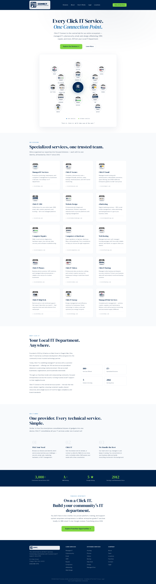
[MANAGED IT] (78, 74)
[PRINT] (54, 69)
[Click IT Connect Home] (39, 5)
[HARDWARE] (61, 97)
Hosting (89, 550)
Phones (89, 553)
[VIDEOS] (101, 69)
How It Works (81, 5)
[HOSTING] (78, 65)
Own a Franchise (119, 5)
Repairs (68, 562)
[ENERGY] (58, 107)
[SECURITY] (95, 77)
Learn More (90, 46)
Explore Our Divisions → (71, 46)
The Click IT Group (96, 579)
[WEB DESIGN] (61, 77)
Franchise (111, 559)
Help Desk (90, 562)
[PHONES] (103, 87)
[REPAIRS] (78, 100)
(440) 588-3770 (34, 564)
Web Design (69, 570)
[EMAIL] (94, 87)
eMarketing (69, 567)
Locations (97, 5)
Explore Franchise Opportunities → (78, 529)
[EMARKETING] (62, 87)
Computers (69, 564)
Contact (110, 562)
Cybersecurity (70, 553)
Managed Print (91, 567)
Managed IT (69, 550)
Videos (89, 556)
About (73, 5)
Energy (89, 564)
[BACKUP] (98, 107)
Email (67, 556)
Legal (89, 5)
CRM (67, 559)
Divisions (65, 5)
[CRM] (95, 97)
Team (109, 553)
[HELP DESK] (53, 87)
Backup (89, 559)
